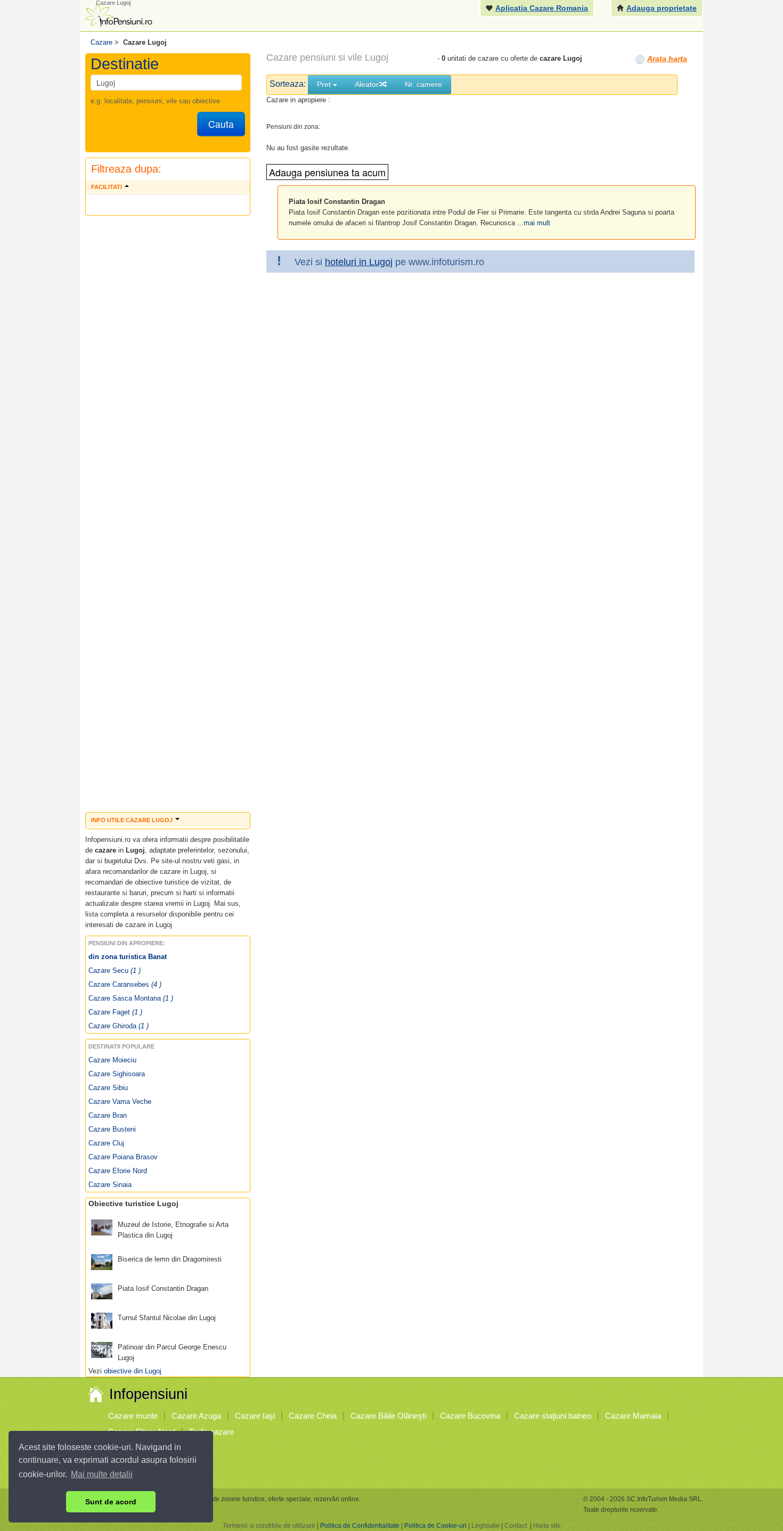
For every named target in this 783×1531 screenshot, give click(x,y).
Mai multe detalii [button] (102, 1474)
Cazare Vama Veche (119, 1102)
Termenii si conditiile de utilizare (269, 1525)
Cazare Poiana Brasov (123, 1157)
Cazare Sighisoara (116, 1074)
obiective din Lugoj (132, 1371)
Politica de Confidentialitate (359, 1525)
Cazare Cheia (313, 1416)
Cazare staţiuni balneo (552, 1416)
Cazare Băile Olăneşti (388, 1416)
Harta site (547, 1525)
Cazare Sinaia (110, 1185)
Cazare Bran (107, 1115)
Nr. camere (423, 84)
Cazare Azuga (196, 1416)
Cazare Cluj (106, 1143)
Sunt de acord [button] (110, 1501)
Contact (515, 1525)
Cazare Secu (114, 971)
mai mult (537, 223)
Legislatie (485, 1525)
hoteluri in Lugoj (359, 262)
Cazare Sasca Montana (130, 998)
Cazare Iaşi (255, 1416)
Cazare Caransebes (124, 984)
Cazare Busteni (112, 1129)
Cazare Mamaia (633, 1416)
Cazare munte (133, 1416)
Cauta (221, 123)
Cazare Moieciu (112, 1060)
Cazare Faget (115, 1012)
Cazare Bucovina (470, 1416)
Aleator (367, 84)
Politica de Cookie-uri (435, 1525)
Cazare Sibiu (108, 1088)
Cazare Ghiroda (118, 1026)
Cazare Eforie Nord (117, 1171)
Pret (325, 84)
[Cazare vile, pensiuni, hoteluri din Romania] (118, 14)
